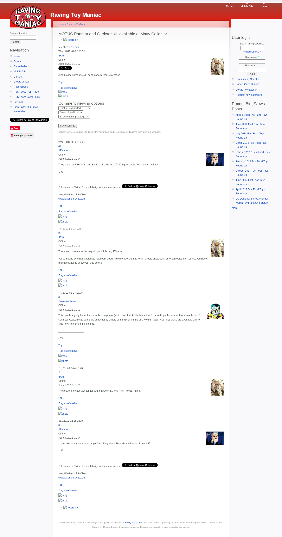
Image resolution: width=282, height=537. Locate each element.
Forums (70, 24)
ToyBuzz (80, 24)
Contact (18, 76)
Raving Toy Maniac (133, 522)
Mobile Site (247, 6)
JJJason (63, 150)
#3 (59, 297)
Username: (252, 57)
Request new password (249, 94)
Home (61, 24)
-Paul (61, 55)
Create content (22, 81)
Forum (229, 6)
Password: (252, 65)
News (264, 6)
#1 (59, 146)
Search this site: (19, 33)
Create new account (247, 89)
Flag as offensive (67, 87)
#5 (59, 425)
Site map (19, 102)
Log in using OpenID (247, 79)
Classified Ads (22, 66)
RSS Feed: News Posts (27, 97)
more (235, 208)
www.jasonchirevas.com (71, 198)
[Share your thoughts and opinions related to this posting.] (70, 39)
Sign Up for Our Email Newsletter (26, 109)
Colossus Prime (67, 301)
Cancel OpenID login (247, 84)
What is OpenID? (252, 51)
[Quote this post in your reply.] (63, 96)
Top (60, 82)
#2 (59, 233)
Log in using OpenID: (252, 43)
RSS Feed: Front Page (26, 91)
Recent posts (21, 86)
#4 (59, 372)
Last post (74, 47)
